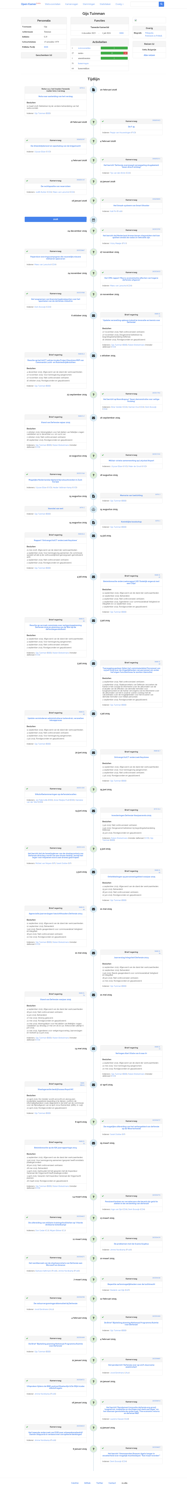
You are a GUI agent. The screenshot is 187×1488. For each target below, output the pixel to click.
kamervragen (83, 63)
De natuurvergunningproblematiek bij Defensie (55, 1303)
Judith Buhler (41, 192)
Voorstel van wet (55, 509)
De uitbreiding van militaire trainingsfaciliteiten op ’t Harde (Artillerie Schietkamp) (55, 1224)
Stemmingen (89, 4)
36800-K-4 (81, 354)
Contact (112, 1483)
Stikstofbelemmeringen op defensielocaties (55, 794)
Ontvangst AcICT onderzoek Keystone (131, 757)
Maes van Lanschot (61, 192)
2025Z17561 (156, 393)
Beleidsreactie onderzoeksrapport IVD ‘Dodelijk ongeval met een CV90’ (131, 582)
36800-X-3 (81, 416)
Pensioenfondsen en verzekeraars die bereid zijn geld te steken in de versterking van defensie (131, 1203)
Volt (126, 1419)
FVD (133, 132)
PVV (124, 243)
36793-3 (157, 494)
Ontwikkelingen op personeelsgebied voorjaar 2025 (131, 877)
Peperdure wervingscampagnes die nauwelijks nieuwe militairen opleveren (55, 258)
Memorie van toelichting (131, 495)
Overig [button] (119, 4)
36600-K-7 (157, 751)
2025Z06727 (156, 1120)
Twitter (99, 1483)
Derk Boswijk (40, 307)
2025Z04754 (156, 1195)
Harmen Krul (133, 407)
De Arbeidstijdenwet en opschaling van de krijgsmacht (56, 146)
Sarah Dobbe (62, 863)
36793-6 (82, 88)
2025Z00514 (156, 1401)
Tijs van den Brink (117, 173)
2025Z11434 (81, 847)
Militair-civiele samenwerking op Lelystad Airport (131, 461)
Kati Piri (113, 211)
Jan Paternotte (41, 800)
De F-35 (131, 127)
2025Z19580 (81, 293)
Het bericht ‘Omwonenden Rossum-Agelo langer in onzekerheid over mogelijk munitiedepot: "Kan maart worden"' (131, 1455)
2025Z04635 (81, 1216)
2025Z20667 (81, 250)
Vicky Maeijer (116, 243)
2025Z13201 (81, 788)
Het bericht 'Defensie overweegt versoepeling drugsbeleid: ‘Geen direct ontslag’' (131, 166)
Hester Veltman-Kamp (62, 487)
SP (54, 863)
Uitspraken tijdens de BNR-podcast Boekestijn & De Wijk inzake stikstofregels (55, 1387)
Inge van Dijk (116, 1209)
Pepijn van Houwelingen (120, 132)
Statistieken (105, 4)
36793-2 (82, 507)
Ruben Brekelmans (136, 345)
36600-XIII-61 (82, 1084)
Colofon (75, 1483)
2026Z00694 (156, 199)
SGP (127, 1290)
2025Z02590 (81, 1297)
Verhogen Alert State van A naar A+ (131, 1053)
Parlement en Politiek (153, 35)
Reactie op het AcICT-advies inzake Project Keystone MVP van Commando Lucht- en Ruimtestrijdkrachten (55, 361)
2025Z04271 (81, 1257)
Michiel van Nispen (43, 863)
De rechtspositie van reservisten (55, 186)
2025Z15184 (81, 473)
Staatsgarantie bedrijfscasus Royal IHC (55, 1089)
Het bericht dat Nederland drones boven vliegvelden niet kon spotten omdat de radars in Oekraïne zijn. (131, 237)
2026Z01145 (81, 180)
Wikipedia (149, 32)
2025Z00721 (81, 1380)
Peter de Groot (134, 466)
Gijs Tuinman (39, 113)
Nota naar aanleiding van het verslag (56, 96)
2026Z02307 (81, 139)
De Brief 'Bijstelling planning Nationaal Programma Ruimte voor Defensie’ (131, 1324)
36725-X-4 (157, 809)
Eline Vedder (116, 407)
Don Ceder (40, 1230)
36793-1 (157, 521)
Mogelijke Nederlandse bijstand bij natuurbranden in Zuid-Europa (56, 481)
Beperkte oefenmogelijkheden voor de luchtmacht (131, 1284)
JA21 (51, 1309)
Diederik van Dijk (117, 1290)
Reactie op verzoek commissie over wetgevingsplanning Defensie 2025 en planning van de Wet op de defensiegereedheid (56, 627)
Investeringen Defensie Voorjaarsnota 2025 (131, 815)
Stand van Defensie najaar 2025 (55, 422)
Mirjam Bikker (55, 1230)
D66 (50, 800)
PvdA (119, 211)
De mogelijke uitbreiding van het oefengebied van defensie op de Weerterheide (131, 1127)
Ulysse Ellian (40, 152)
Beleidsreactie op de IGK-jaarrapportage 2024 (55, 1148)
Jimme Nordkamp (118, 1250)
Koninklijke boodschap (131, 522)
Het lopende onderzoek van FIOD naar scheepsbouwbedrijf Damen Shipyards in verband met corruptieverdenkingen (55, 1433)
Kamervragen (71, 4)
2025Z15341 (156, 454)
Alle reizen (149, 55)
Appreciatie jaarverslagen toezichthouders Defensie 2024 (55, 914)
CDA (128, 173)
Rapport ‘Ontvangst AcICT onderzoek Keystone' (55, 540)
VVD (48, 152)
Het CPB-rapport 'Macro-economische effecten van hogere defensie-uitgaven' (131, 279)
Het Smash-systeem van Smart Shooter (131, 206)
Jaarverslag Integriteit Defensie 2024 (131, 958)
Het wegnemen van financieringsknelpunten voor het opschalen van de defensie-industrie (55, 300)
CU (47, 1230)
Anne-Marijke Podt (61, 800)
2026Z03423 (156, 120)
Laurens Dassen (117, 1419)
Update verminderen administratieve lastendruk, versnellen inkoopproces (56, 719)
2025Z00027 (156, 1447)
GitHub (87, 1483)
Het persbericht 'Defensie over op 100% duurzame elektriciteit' (131, 1366)
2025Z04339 (156, 1237)
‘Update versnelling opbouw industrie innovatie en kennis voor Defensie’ (131, 321)
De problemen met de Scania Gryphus (131, 1244)
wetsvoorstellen (84, 48)
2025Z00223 (81, 1426)
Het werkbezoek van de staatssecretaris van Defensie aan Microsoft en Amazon (55, 1264)
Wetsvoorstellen (52, 4)
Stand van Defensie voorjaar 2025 (55, 999)
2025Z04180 (156, 1278)
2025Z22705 (156, 229)
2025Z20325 (156, 271)
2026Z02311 (156, 159)
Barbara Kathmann (43, 1271)
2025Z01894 (156, 1316)
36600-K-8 (81, 534)
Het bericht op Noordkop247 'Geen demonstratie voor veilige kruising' (131, 400)
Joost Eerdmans (41, 1309)
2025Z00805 (156, 1358)
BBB (46, 46)
